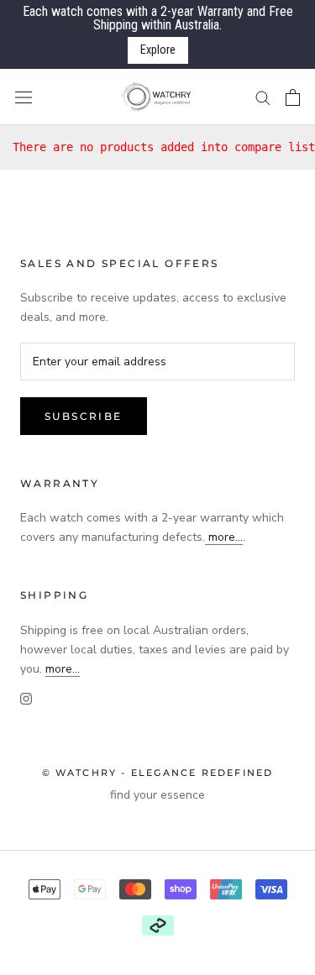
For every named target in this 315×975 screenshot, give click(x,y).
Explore (158, 50)
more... (224, 537)
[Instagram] (26, 698)
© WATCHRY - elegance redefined (158, 772)
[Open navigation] (23, 97)
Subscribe (84, 416)
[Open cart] (293, 97)
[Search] (262, 97)
